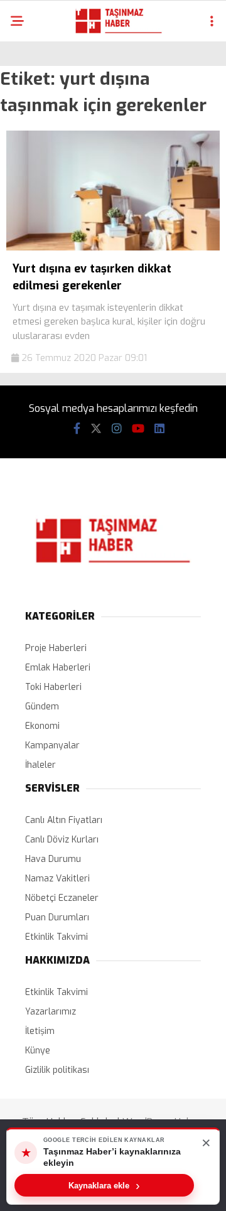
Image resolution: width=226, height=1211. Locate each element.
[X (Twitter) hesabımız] (96, 428)
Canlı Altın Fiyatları (63, 820)
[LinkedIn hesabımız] (159, 428)
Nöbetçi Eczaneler (62, 898)
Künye (37, 1051)
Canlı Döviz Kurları (62, 840)
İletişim (40, 1031)
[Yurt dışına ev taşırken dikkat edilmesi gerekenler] (113, 248)
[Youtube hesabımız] (138, 428)
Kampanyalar (52, 745)
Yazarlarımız (50, 1012)
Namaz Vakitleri (57, 879)
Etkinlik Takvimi (56, 937)
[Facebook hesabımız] (76, 428)
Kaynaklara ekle (104, 1185)
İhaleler (40, 765)
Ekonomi (42, 726)
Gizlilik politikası (57, 1070)
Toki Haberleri (53, 687)
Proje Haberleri (56, 648)
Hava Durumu (53, 859)
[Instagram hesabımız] (117, 428)
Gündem (42, 707)
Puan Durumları (57, 917)
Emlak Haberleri (57, 668)
